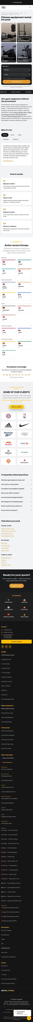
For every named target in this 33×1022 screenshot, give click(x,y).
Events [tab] (12, 135)
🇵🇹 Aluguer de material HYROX (9, 920)
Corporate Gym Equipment (8, 735)
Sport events (5, 550)
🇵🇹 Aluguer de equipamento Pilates (10, 916)
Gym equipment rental (7, 536)
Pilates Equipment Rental (7, 708)
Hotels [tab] (19, 135)
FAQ (2, 943)
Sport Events (4, 965)
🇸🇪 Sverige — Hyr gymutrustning (9, 830)
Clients (3, 939)
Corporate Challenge (6, 677)
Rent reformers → (8, 161)
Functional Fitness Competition (9, 979)
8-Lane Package (5, 668)
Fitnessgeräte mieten (6, 776)
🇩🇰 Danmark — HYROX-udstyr (8, 874)
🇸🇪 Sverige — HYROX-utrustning (9, 839)
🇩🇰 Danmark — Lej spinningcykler (9, 870)
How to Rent (4, 952)
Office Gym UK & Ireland (7, 739)
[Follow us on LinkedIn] (6, 647)
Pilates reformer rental (20, 112)
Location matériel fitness (7, 787)
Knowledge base (6, 557)
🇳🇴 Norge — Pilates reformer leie (9, 861)
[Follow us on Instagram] (2, 647)
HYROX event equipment (8, 531)
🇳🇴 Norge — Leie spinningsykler (9, 852)
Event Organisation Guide (7, 699)
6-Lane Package (5, 664)
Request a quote (6, 565)
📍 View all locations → (7, 762)
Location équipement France (8, 791)
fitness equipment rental (14, 116)
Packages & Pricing (6, 659)
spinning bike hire (20, 114)
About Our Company (6, 930)
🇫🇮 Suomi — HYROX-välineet (8, 892)
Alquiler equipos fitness (7, 809)
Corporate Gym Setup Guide (8, 957)
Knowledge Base (5, 948)
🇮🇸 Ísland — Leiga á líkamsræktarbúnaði (11, 900)
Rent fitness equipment (7, 769)
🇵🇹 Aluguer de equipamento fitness (10, 907)
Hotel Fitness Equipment (7, 730)
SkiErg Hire (4, 690)
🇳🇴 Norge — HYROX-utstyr (8, 856)
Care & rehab (5, 548)
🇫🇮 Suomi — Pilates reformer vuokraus (11, 896)
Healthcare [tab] (15, 139)
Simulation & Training (6, 681)
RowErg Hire (4, 694)
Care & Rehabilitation (6, 722)
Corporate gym (5, 545)
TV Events (3, 974)
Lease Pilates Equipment (7, 717)
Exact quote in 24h (17, 81)
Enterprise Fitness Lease (7, 744)
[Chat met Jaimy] (29, 1018)
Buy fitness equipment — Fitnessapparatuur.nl (18, 1004)
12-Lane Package (5, 672)
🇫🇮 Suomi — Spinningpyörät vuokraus (10, 887)
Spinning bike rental (7, 533)
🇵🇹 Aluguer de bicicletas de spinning (10, 912)
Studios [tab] (5, 135)
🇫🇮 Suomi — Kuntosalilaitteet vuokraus (11, 883)
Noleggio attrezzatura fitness (8, 816)
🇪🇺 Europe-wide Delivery (7, 758)
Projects (3, 560)
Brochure (3, 562)
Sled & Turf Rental (5, 686)
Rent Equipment (5, 934)
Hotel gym (4, 543)
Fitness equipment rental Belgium (9, 798)
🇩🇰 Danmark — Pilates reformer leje (10, 878)
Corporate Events (5, 970)
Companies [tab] (6, 139)
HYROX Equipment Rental (7, 655)
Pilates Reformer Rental (7, 713)
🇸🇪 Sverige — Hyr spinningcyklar (9, 834)
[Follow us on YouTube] (10, 647)
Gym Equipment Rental (7, 780)
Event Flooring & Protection (8, 983)
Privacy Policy (7, 1012)
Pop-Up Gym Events (6, 748)
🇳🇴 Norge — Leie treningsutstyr (9, 848)
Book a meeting (17, 641)
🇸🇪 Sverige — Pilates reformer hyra (10, 843)
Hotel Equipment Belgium (7, 803)
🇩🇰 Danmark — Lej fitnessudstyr (9, 865)
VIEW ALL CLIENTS (16, 407)
